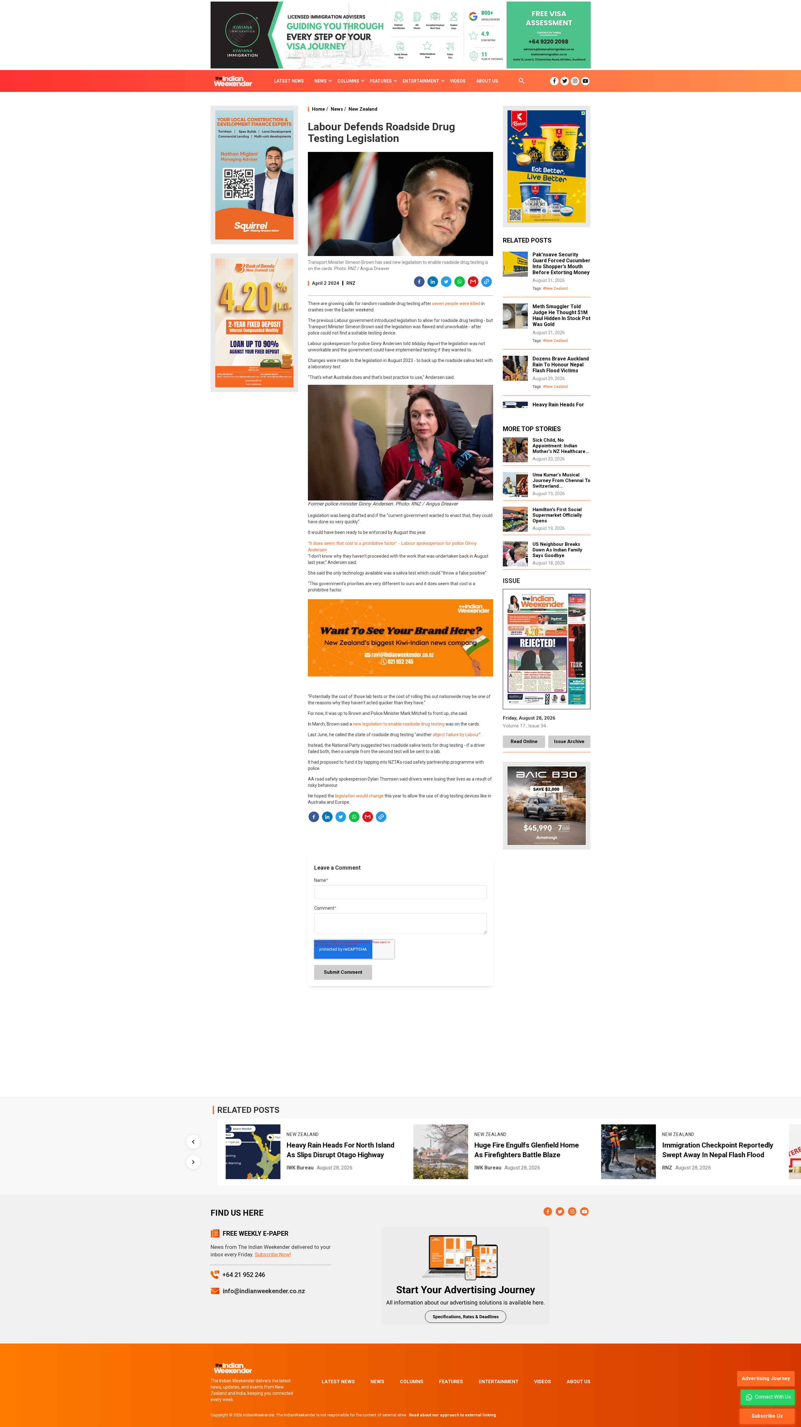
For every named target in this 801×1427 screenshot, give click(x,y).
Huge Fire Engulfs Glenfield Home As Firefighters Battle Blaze (381, 1150)
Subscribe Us (767, 1416)
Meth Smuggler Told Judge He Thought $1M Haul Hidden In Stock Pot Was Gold (561, 315)
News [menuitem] (320, 80)
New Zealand (363, 109)
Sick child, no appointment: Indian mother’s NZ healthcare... (561, 445)
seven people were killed (456, 303)
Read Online (524, 741)
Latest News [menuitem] (289, 80)
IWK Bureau (342, 1168)
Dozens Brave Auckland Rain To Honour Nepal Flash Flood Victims (561, 365)
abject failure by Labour (456, 734)
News (337, 109)
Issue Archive (569, 741)
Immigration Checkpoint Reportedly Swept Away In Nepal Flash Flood (571, 1150)
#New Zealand (555, 288)
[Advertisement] (254, 495)
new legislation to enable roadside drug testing (399, 723)
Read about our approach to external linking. (453, 1415)
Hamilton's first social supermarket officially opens (557, 515)
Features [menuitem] (381, 80)
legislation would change (359, 795)
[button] (419, 282)
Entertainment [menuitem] (420, 80)
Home (318, 109)
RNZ (350, 283)
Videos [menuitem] (458, 80)
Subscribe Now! (273, 1254)
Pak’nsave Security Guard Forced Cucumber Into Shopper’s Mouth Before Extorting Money (561, 263)
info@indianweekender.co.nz (264, 1291)
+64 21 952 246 (243, 1275)
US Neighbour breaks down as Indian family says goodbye (557, 549)
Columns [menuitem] (348, 80)
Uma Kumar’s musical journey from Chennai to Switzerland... (561, 480)
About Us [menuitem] (487, 80)
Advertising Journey (766, 1378)
